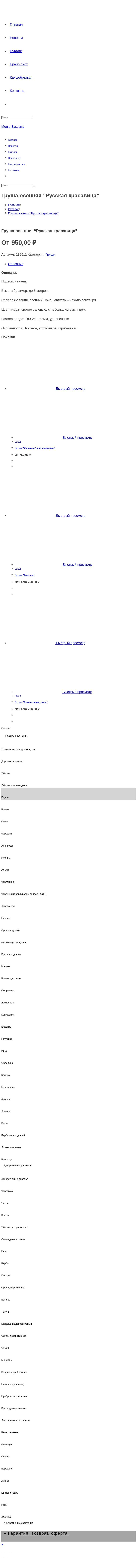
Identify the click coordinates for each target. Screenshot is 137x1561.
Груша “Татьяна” (25, 575)
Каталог (12, 152)
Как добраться (16, 164)
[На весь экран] (6, 1551)
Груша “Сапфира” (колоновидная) (35, 448)
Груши (50, 254)
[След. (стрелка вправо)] (6, 1557)
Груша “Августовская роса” (31, 702)
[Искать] (34, 186)
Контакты (13, 170)
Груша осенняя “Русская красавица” (33, 213)
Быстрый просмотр (70, 388)
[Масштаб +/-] (2, 1551)
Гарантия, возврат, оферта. (38, 1533)
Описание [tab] (15, 264)
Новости (13, 145)
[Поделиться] (9, 1551)
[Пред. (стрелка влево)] (2, 1557)
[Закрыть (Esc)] (12, 1551)
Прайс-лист (14, 158)
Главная (12, 139)
